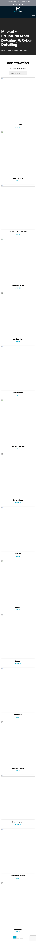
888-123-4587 (12, 1)
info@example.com (25, 1)
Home (3, 50)
